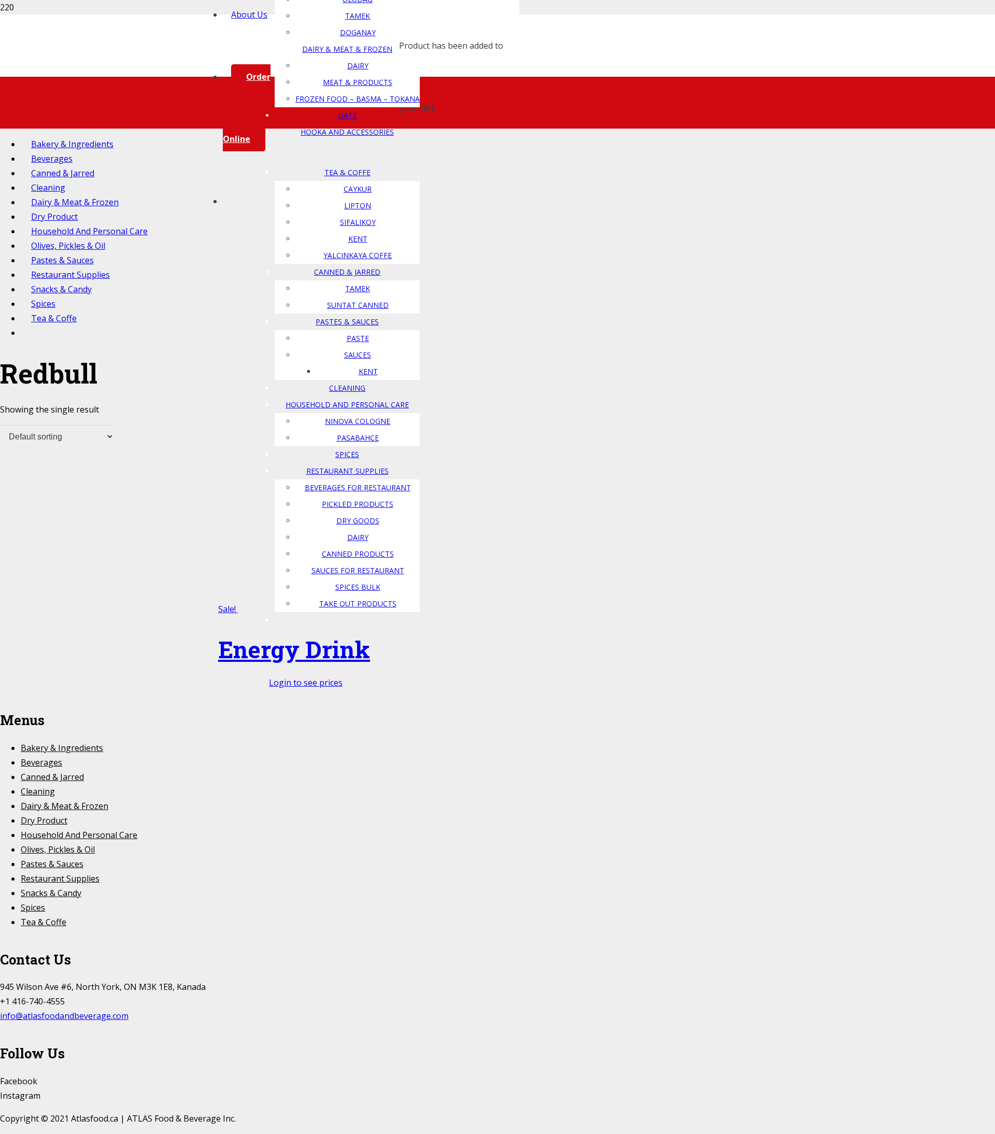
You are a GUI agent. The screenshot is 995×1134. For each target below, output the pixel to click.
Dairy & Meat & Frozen (64, 806)
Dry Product (44, 820)
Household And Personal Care (79, 835)
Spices (33, 907)
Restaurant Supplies (60, 878)
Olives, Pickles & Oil (58, 849)
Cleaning (38, 791)
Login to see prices (306, 682)
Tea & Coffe (43, 922)
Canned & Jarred (52, 777)
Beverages (41, 762)
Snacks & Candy (51, 893)
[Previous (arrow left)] (18, 567)
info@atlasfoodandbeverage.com (64, 1016)
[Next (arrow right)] (977, 567)
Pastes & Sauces (52, 864)
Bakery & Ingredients (62, 748)
